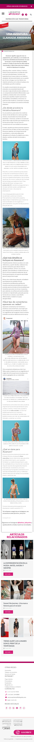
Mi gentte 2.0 (8, 685)
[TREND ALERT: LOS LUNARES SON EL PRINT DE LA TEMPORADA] (17, 627)
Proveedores (8, 681)
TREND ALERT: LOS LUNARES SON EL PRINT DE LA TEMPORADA (15, 643)
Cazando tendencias (8, 51)
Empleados (8, 683)
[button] (30, 14)
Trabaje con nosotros (11, 672)
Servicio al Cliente (10, 674)
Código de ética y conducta (13, 687)
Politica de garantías (8, 739)
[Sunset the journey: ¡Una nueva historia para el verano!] (17, 589)
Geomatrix (8, 670)
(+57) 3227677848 (13, 692)
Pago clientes (9, 679)
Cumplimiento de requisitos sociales (23, 739)
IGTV (21, 508)
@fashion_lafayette (20, 513)
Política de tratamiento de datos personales (21, 736)
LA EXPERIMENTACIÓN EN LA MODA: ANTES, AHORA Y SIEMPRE (15, 565)
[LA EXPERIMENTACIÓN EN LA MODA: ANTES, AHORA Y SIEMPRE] (17, 549)
